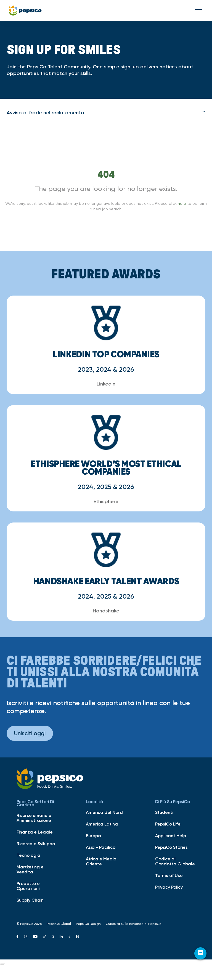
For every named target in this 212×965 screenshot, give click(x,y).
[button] (106, 112)
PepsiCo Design (88, 924)
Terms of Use (169, 875)
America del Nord (104, 812)
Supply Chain (30, 899)
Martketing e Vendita (30, 869)
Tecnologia (28, 855)
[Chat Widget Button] (200, 953)
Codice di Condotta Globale (175, 861)
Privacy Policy (169, 886)
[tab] (106, 112)
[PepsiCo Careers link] (25, 10)
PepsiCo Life (168, 823)
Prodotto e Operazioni (28, 886)
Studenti (164, 812)
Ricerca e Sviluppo (36, 843)
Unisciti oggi (30, 733)
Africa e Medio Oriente (101, 861)
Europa (93, 835)
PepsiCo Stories (171, 847)
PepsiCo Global (59, 924)
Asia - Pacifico (100, 847)
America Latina (102, 823)
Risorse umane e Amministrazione (34, 818)
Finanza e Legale (35, 831)
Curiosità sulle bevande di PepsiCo (133, 924)
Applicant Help (170, 835)
